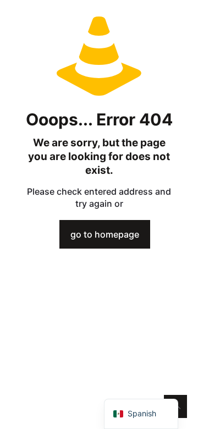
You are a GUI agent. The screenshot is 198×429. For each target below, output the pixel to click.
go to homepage (104, 234)
